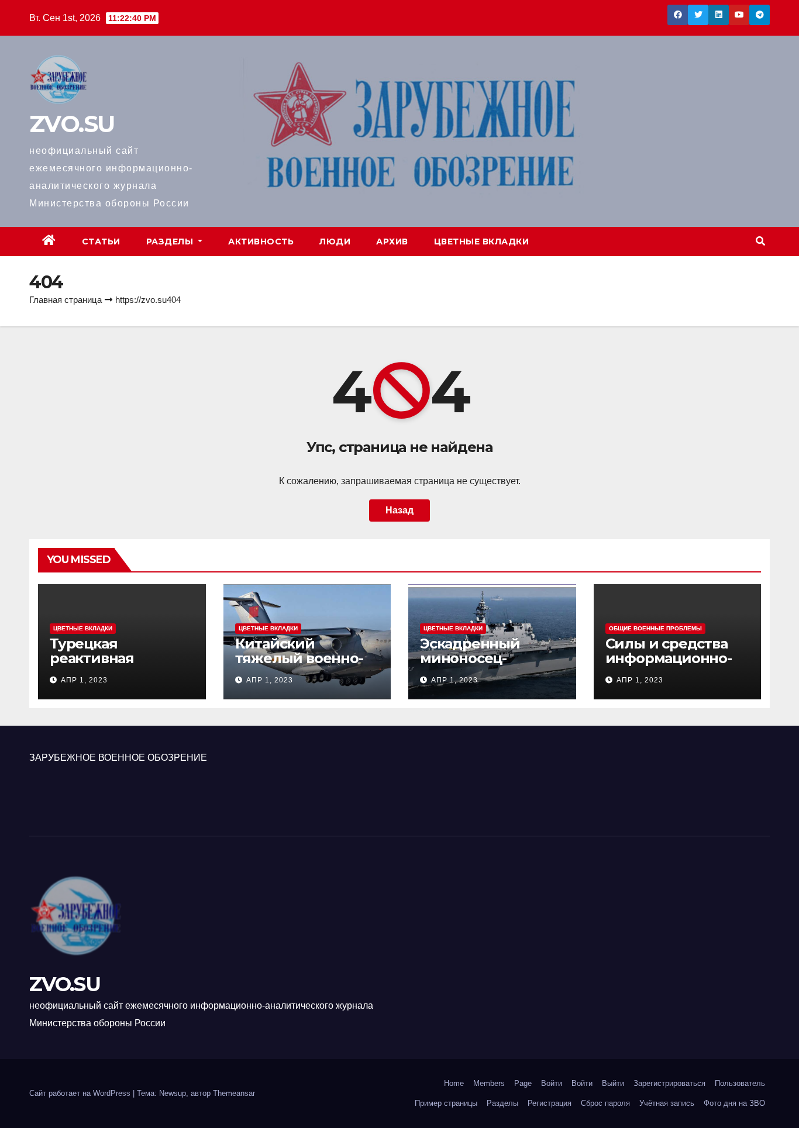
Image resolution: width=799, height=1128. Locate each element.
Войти (551, 1083)
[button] (760, 241)
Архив (392, 241)
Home (454, 1083)
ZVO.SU (71, 123)
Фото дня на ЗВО (734, 1103)
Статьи (101, 241)
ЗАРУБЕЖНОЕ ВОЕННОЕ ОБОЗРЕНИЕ (118, 758)
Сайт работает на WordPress (81, 1093)
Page (523, 1083)
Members (489, 1083)
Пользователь (740, 1083)
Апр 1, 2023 (84, 680)
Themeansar (234, 1093)
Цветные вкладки (481, 241)
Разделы (171, 241)
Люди (334, 241)
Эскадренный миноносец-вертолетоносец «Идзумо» (479, 665)
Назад (399, 510)
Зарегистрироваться (669, 1083)
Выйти (613, 1083)
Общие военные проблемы (655, 628)
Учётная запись (666, 1103)
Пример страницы (446, 1103)
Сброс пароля (605, 1103)
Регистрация (549, 1103)
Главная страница (65, 300)
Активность (261, 241)
